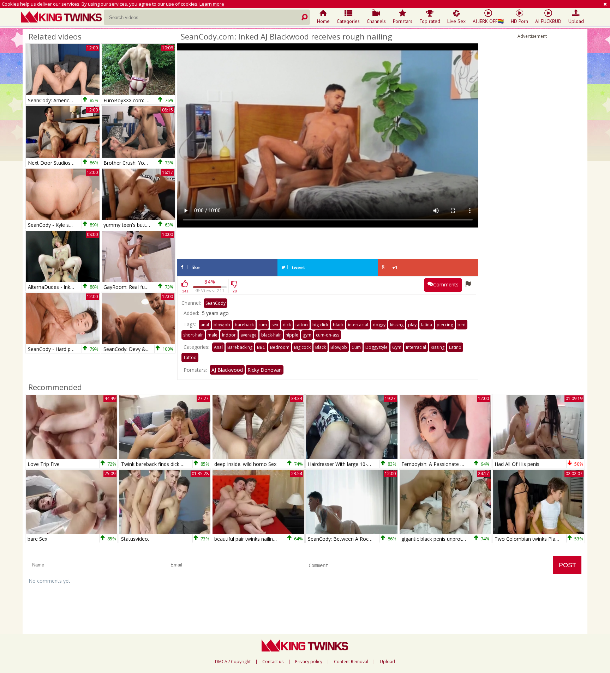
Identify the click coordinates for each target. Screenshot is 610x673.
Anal (218, 347)
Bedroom (279, 347)
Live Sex (456, 21)
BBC (261, 347)
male (212, 335)
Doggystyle (376, 347)
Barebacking (239, 347)
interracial (358, 325)
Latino (455, 347)
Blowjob (338, 347)
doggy (379, 325)
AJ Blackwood (227, 369)
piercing (445, 325)
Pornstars (402, 21)
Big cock (302, 347)
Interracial (416, 347)
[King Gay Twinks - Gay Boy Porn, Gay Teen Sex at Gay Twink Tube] (62, 17)
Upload (576, 21)
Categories (348, 21)
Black (320, 347)
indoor (229, 335)
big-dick (320, 325)
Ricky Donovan (264, 369)
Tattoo (190, 357)
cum (262, 325)
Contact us (272, 662)
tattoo (301, 325)
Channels (376, 21)
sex (274, 325)
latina (426, 325)
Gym (396, 347)
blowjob (222, 325)
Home (323, 21)
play (412, 325)
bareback (244, 325)
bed (462, 325)
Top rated (429, 21)
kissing (396, 325)
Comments (446, 284)
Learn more (211, 4)
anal (205, 325)
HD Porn (519, 21)
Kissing (437, 347)
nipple (292, 335)
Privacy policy (308, 662)
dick (287, 325)
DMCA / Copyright (233, 662)
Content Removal (351, 662)
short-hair (193, 335)
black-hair (271, 335)
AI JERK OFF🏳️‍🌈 (488, 21)
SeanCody (215, 303)
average (248, 335)
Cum (356, 347)
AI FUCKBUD (548, 21)
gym (307, 335)
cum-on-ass (327, 335)
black (338, 325)
